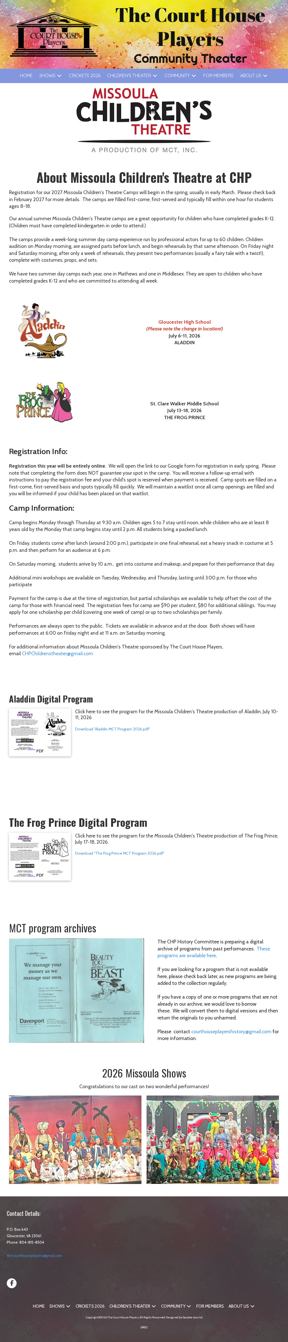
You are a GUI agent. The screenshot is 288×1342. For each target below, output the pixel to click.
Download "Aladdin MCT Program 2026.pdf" (112, 729)
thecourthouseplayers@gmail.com (34, 1255)
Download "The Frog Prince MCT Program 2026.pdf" (120, 853)
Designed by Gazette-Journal (184, 1317)
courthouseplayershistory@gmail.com (231, 1031)
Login (144, 1326)
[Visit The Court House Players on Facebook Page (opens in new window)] (12, 1283)
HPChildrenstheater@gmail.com (59, 653)
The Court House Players (190, 26)
